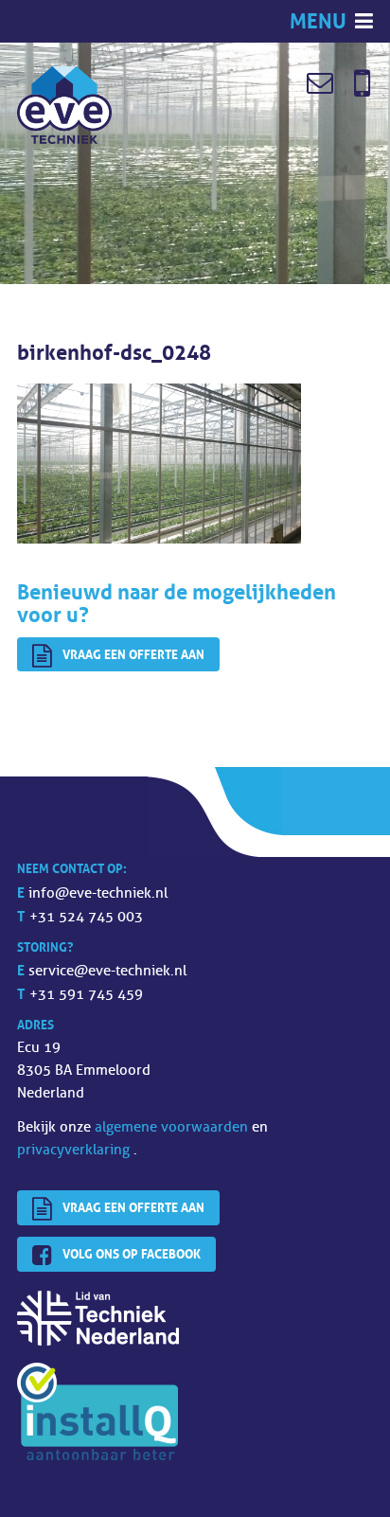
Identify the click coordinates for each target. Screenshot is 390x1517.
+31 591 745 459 (86, 995)
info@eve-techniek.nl (98, 893)
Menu (320, 21)
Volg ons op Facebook (131, 1253)
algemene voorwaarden (173, 1127)
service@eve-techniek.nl (107, 971)
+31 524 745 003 (86, 917)
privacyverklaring (75, 1150)
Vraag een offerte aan (133, 654)
